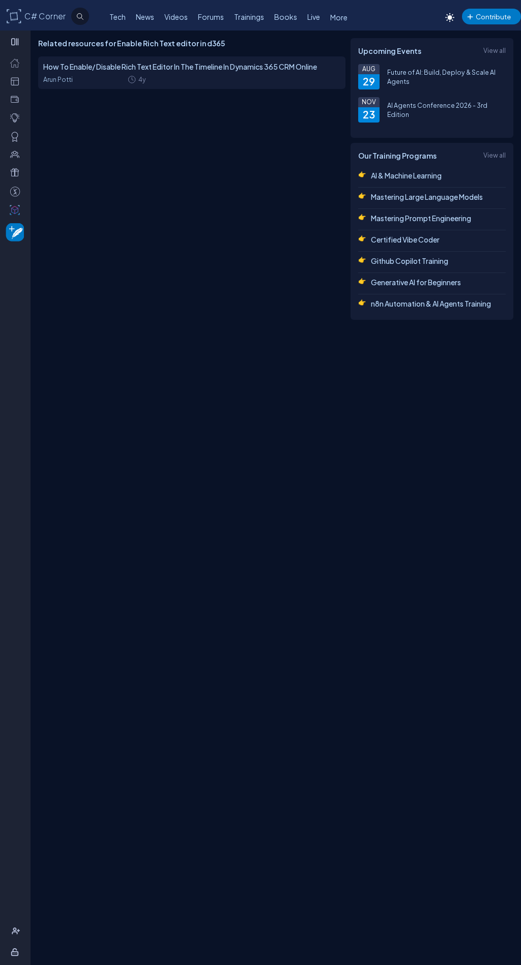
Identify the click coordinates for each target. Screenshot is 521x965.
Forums (211, 16)
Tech (117, 16)
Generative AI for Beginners (416, 282)
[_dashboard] (17, 80)
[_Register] (17, 931)
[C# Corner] (14, 15)
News (145, 16)
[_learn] (17, 117)
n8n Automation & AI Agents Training (431, 303)
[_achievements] (17, 136)
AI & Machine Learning (406, 175)
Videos (176, 16)
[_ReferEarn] (17, 172)
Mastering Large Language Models (427, 196)
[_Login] (17, 952)
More (339, 17)
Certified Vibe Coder (405, 239)
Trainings (249, 16)
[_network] (17, 154)
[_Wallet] (17, 99)
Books (285, 16)
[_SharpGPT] (17, 209)
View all (494, 50)
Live (313, 16)
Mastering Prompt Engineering (421, 218)
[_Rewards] (17, 191)
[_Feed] (17, 62)
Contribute (493, 16)
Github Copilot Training (409, 260)
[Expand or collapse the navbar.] (16, 42)
